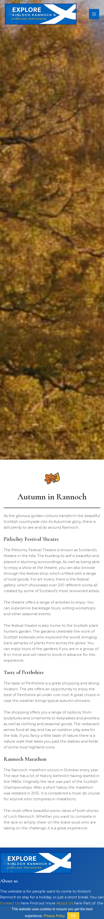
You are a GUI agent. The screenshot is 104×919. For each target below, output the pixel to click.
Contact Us (10, 903)
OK (73, 915)
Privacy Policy (54, 915)
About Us (64, 903)
